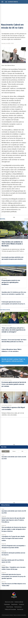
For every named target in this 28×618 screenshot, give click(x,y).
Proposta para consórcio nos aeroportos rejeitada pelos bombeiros (11, 282)
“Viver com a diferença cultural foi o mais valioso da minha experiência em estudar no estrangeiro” (13, 330)
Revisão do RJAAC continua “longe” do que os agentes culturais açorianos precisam (13, 361)
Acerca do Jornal (9, 602)
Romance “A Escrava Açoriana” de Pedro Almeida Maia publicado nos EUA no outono (14, 341)
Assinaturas (20, 609)
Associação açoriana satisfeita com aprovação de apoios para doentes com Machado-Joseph (12, 259)
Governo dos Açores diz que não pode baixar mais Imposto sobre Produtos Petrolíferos (13, 520)
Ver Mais (26, 219)
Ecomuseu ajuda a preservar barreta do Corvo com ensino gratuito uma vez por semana (14, 384)
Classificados (14, 604)
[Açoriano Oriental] (14, 598)
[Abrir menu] (2, 1)
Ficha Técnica (9, 607)
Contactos (21, 604)
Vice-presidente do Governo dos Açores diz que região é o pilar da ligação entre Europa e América (14, 529)
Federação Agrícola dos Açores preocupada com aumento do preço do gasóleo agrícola (14, 304)
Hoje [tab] (5, 451)
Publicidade (7, 604)
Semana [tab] (14, 451)
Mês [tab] (22, 451)
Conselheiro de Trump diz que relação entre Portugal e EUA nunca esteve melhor (13, 538)
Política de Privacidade (10, 609)
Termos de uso (18, 607)
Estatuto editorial (19, 602)
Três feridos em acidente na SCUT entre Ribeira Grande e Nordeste (12, 244)
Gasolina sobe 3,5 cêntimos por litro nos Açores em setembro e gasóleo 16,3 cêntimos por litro (14, 294)
